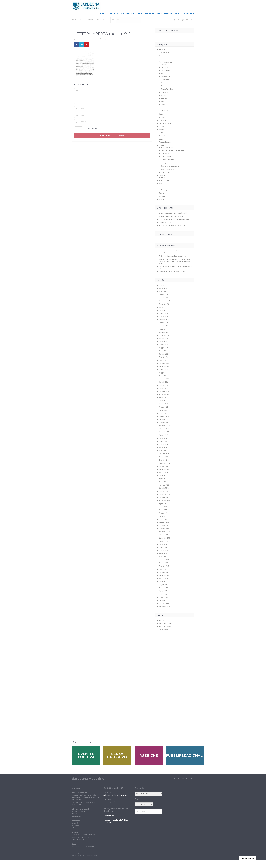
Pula (162, 86)
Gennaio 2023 (163, 382)
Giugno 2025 (163, 313)
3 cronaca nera (164, 53)
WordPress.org (164, 630)
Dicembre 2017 (164, 566)
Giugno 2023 (163, 369)
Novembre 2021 (164, 426)
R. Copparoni (80, 39)
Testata (162, 193)
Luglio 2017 (163, 582)
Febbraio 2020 (164, 485)
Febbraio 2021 (164, 454)
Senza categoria (164, 180)
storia (161, 187)
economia (162, 120)
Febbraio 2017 (164, 597)
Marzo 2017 (163, 594)
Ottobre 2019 (164, 497)
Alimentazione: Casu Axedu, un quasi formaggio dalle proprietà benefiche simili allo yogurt (174, 261)
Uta (162, 108)
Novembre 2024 (164, 329)
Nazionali (162, 136)
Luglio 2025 (163, 310)
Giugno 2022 (163, 404)
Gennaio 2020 (164, 488)
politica (161, 139)
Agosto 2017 (163, 578)
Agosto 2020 (163, 472)
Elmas (163, 73)
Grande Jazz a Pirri (165, 222)
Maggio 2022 (163, 407)
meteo (163, 177)
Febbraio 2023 (164, 379)
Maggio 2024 (163, 348)
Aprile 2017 (163, 591)
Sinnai (163, 105)
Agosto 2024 (163, 338)
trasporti (162, 196)
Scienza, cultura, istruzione (170, 166)
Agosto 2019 (163, 504)
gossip (161, 126)
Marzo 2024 (163, 351)
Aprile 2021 (163, 447)
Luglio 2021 (163, 438)
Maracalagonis (165, 76)
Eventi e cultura (164, 13)
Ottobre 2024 (164, 332)
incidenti (162, 130)
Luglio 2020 (163, 475)
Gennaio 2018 (163, 563)
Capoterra (164, 67)
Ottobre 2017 (164, 572)
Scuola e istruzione (167, 169)
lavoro (161, 133)
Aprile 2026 (163, 288)
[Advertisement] (174, 652)
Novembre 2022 (164, 388)
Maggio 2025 (163, 316)
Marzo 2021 (163, 451)
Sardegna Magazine (88, 779)
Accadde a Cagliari (167, 147)
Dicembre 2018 (164, 529)
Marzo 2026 (163, 291)
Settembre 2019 (164, 500)
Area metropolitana (130, 13)
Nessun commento (112, 39)
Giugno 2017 (163, 585)
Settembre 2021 (164, 432)
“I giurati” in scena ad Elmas (177, 272)
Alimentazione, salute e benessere (172, 150)
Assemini (164, 64)
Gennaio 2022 (164, 419)
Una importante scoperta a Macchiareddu (173, 213)
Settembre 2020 (165, 469)
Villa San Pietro (166, 111)
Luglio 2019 (163, 507)
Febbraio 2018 (164, 560)
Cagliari (112, 13)
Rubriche (188, 13)
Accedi (161, 620)
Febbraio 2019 (164, 522)
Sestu (163, 101)
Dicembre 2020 (164, 460)
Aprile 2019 (163, 516)
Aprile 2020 (163, 479)
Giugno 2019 (163, 510)
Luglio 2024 (163, 341)
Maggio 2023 (163, 373)
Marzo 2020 (163, 482)
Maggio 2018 (163, 550)
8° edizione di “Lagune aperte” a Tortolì (172, 225)
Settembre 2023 (164, 366)
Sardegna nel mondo (168, 163)
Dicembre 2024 (164, 326)
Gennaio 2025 (164, 323)
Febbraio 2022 (164, 416)
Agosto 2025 (163, 307)
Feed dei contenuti (165, 623)
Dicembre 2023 (164, 357)
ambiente (162, 59)
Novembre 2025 (164, 301)
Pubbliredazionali (165, 142)
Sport (177, 13)
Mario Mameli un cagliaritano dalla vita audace (174, 219)
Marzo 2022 (163, 413)
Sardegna (149, 13)
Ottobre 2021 (164, 429)
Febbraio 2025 (164, 320)
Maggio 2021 (163, 444)
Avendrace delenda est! (178, 256)
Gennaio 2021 (163, 457)
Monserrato (165, 80)
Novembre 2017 (164, 569)
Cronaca (162, 117)
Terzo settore (166, 172)
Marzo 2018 (163, 557)
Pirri (162, 83)
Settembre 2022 (164, 394)
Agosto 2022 (163, 398)
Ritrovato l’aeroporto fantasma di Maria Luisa (175, 267)
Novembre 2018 (164, 532)
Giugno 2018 (163, 547)
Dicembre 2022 (164, 385)
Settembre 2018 (164, 538)
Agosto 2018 (163, 541)
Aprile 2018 (163, 553)
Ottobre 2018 (164, 535)
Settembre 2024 (165, 335)
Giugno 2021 (163, 441)
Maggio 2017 (163, 588)
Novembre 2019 (164, 494)
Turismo (162, 199)
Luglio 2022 (163, 401)
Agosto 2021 (163, 435)
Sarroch (163, 95)
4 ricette (162, 56)
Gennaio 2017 (163, 600)
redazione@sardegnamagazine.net (115, 795)
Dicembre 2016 (164, 603)
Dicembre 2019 (164, 491)
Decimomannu (165, 70)
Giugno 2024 (163, 345)
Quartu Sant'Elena (167, 89)
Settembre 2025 (164, 304)
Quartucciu (164, 92)
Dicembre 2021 (164, 422)
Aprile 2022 (163, 410)
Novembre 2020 (164, 463)
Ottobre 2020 (164, 466)
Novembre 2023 (164, 360)
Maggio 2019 (163, 513)
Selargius (164, 98)
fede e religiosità (165, 123)
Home (103, 13)
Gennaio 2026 (164, 295)
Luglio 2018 (163, 544)
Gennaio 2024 (164, 354)
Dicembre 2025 (164, 298)
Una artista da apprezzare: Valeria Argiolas (174, 252)
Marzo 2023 (163, 376)
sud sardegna (163, 190)
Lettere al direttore (167, 160)
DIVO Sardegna (166, 153)
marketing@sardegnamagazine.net (115, 802)
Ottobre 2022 (164, 391)
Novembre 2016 (164, 606)
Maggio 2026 (163, 285)
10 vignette (163, 49)
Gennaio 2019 (163, 525)
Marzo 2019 (163, 519)
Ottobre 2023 (164, 363)
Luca (160, 266)
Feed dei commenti (165, 626)
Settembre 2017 (164, 575)
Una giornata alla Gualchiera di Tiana (171, 216)
